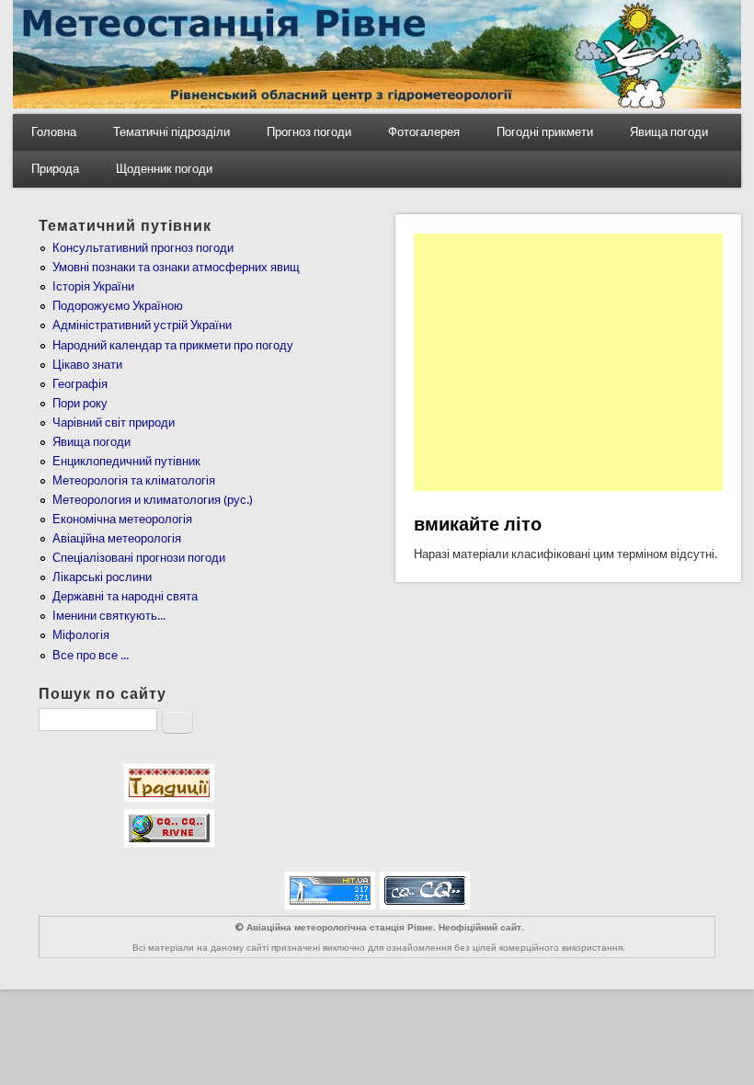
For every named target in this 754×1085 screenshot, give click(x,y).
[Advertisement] (568, 362)
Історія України (93, 286)
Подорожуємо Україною (117, 306)
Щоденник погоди (164, 169)
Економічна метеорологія (122, 519)
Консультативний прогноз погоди (143, 248)
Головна (53, 132)
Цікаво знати (87, 364)
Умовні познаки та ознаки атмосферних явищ (176, 267)
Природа (55, 169)
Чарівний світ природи (113, 422)
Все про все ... (90, 655)
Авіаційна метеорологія (116, 538)
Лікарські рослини (102, 577)
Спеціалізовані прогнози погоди (138, 558)
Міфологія (80, 635)
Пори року (80, 403)
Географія (80, 384)
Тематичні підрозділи (171, 132)
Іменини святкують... (109, 615)
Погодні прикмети (545, 132)
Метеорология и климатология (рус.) (152, 500)
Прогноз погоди (309, 132)
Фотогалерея (424, 132)
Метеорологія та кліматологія (133, 480)
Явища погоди (669, 132)
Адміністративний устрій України (142, 325)
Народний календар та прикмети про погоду (172, 345)
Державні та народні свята (125, 596)
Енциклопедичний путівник (126, 461)
